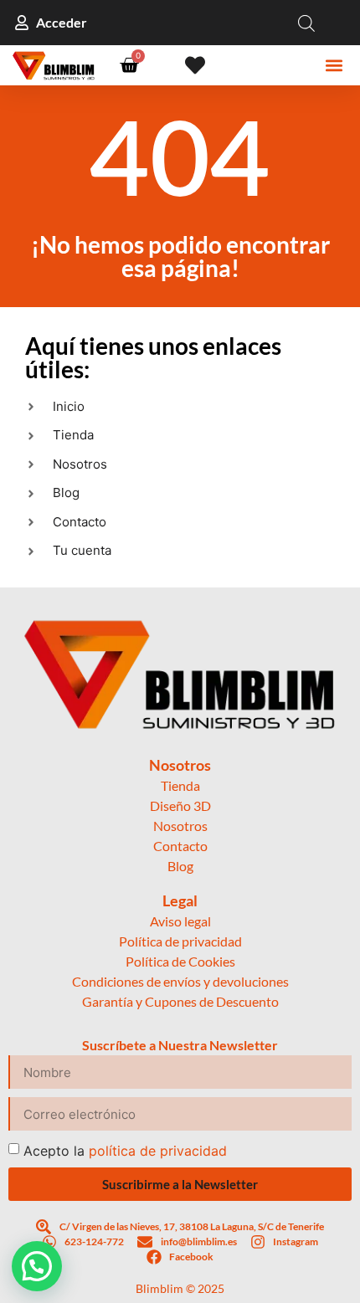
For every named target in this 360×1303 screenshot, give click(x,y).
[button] (334, 66)
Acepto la (125, 1150)
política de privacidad (158, 1150)
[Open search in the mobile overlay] (306, 23)
